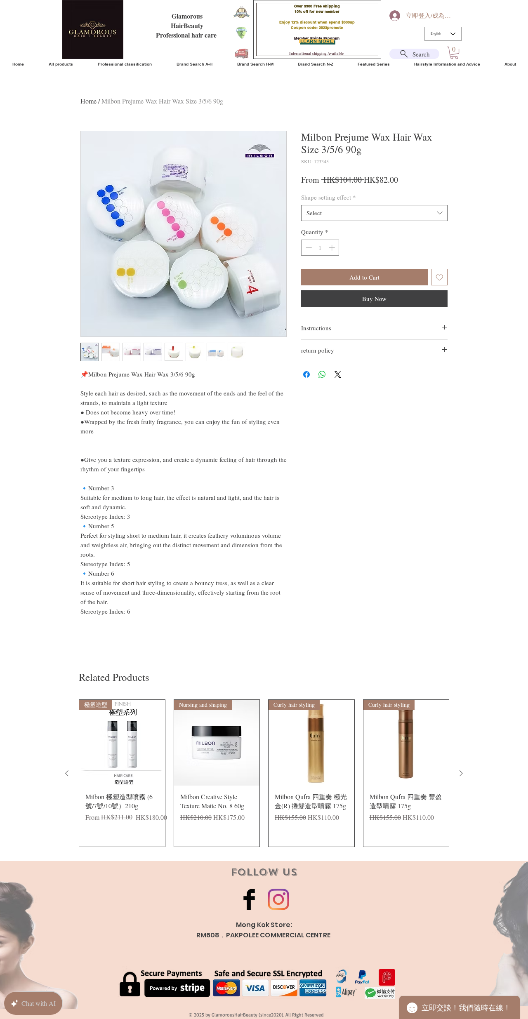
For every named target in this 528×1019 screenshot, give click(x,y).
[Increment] (332, 247)
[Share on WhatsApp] (322, 374)
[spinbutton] (320, 247)
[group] (264, 773)
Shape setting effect (328, 197)
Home (88, 100)
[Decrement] (308, 247)
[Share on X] (338, 374)
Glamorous (187, 16)
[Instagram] (278, 899)
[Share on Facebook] (306, 374)
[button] (454, 53)
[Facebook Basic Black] (249, 899)
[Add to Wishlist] (439, 277)
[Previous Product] (67, 773)
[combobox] (374, 213)
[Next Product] (461, 773)
